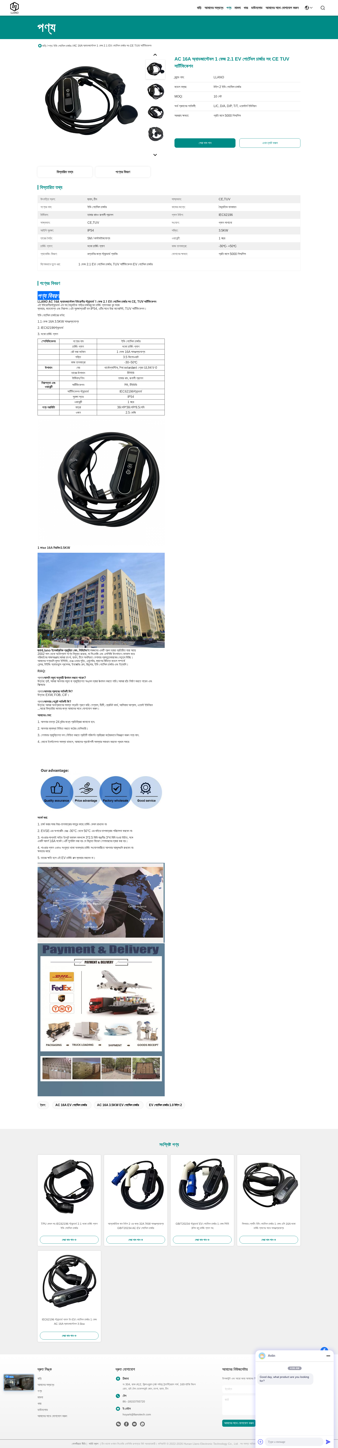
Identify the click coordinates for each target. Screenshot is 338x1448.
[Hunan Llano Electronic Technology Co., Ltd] (14, 8)
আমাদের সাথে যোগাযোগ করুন (282, 8)
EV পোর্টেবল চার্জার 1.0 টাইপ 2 (165, 1105)
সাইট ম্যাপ (93, 1443)
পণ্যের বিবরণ (123, 172)
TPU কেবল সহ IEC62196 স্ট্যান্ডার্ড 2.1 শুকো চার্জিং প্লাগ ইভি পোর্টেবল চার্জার (69, 1226)
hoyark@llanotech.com (137, 1414)
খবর (246, 8)
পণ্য (229, 8)
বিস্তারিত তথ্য (65, 172)
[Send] (328, 1441)
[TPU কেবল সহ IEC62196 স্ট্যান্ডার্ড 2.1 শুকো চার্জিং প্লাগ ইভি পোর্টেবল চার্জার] (69, 1186)
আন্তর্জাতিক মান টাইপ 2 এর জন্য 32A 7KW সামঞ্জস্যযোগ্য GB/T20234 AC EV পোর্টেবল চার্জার (136, 1226)
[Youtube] (134, 1425)
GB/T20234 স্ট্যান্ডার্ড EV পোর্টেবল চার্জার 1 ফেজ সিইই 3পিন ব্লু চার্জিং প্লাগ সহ (202, 1226)
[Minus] (328, 1355)
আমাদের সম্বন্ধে (214, 8)
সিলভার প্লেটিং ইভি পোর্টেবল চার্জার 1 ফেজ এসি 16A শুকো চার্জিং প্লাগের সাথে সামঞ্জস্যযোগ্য (269, 1226)
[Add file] (260, 1441)
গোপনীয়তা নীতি (79, 1443)
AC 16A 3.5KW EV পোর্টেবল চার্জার (118, 1105)
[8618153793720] (142, 1425)
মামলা (238, 8)
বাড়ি (199, 8)
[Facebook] (126, 1425)
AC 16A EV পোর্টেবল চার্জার (71, 1105)
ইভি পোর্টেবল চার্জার (62, 45)
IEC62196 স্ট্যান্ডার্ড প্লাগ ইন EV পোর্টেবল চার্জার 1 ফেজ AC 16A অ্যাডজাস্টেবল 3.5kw (69, 1321)
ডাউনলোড (256, 8)
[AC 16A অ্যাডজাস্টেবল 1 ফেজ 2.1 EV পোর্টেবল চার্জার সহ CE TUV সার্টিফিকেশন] (90, 104)
